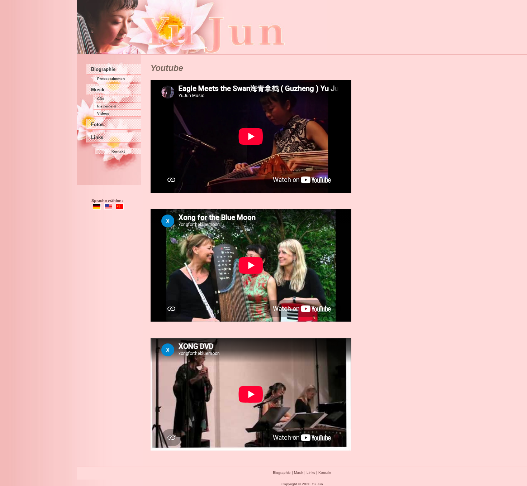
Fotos (97, 124)
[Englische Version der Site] (108, 208)
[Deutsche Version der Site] (97, 208)
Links (97, 137)
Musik (97, 89)
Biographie (103, 69)
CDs (100, 99)
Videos (103, 113)
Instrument (106, 106)
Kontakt (118, 151)
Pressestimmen (111, 79)
